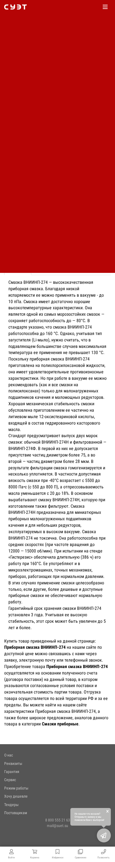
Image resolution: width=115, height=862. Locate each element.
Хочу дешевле (16, 796)
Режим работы (16, 788)
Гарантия (11, 771)
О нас (8, 755)
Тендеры (11, 804)
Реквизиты (13, 763)
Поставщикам (15, 813)
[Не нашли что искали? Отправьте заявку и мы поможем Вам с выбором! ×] (104, 835)
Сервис (10, 779)
